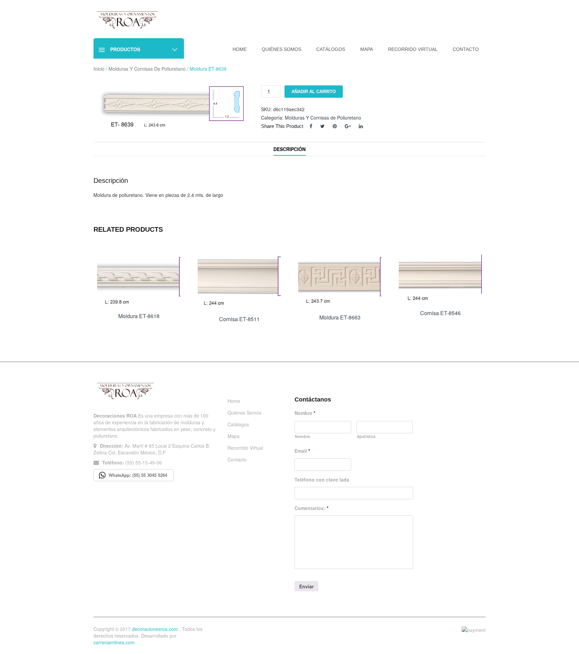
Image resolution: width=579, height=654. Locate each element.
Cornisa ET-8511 (239, 319)
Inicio (99, 68)
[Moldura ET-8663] (339, 278)
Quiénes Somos (244, 412)
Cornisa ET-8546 (440, 313)
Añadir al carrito (314, 91)
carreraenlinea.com (114, 642)
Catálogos (238, 424)
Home (234, 400)
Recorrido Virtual (245, 447)
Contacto (237, 459)
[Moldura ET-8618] (138, 278)
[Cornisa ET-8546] (440, 276)
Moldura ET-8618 (138, 316)
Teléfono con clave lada (322, 480)
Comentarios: (311, 508)
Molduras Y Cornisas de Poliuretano (147, 68)
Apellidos (366, 436)
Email (302, 451)
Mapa (234, 436)
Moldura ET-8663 (340, 317)
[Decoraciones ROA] (129, 19)
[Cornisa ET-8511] (239, 279)
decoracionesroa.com (155, 629)
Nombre (305, 413)
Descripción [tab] (289, 149)
